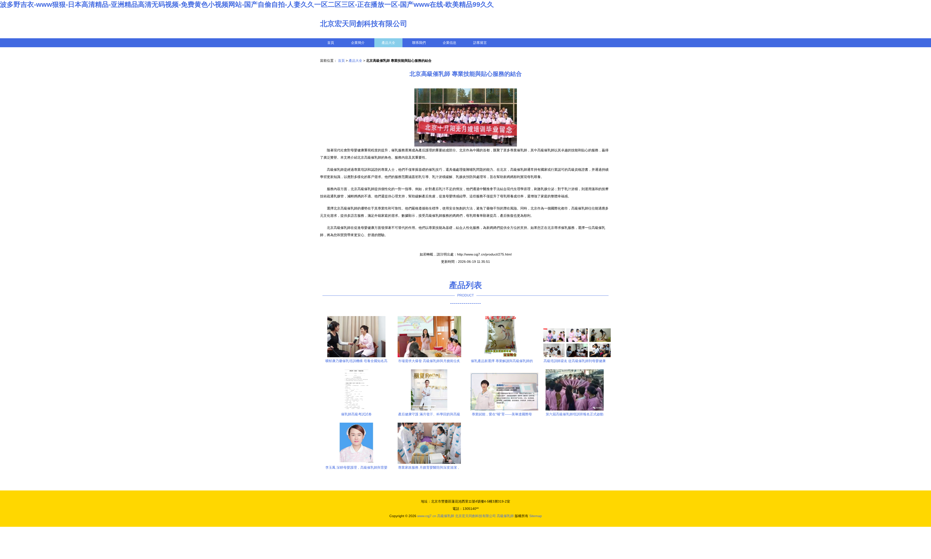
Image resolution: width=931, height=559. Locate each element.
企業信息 (449, 43)
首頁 (330, 43)
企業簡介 (358, 43)
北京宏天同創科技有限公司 (363, 24)
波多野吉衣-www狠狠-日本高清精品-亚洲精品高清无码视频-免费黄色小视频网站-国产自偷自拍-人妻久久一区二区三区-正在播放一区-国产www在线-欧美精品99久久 (247, 4)
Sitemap (535, 516)
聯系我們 (419, 43)
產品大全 (388, 43)
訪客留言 (480, 43)
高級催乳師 (445, 516)
